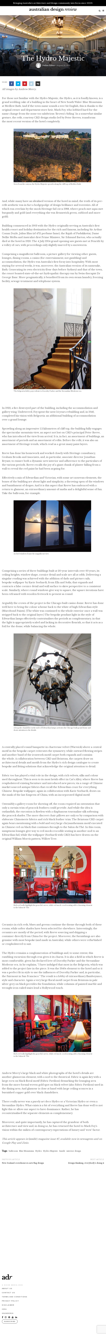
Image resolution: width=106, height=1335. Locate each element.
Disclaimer (8, 1305)
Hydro (38, 1151)
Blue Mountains (26, 1151)
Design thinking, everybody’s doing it (86, 1163)
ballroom (13, 1151)
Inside (62, 1151)
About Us (7, 1288)
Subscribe (10, 1321)
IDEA (4, 1309)
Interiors (53, 52)
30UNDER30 (8, 1313)
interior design (73, 1151)
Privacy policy (10, 1301)
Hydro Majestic (50, 1151)
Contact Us (8, 1292)
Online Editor (48, 65)
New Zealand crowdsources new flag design (23, 1163)
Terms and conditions (14, 1297)
